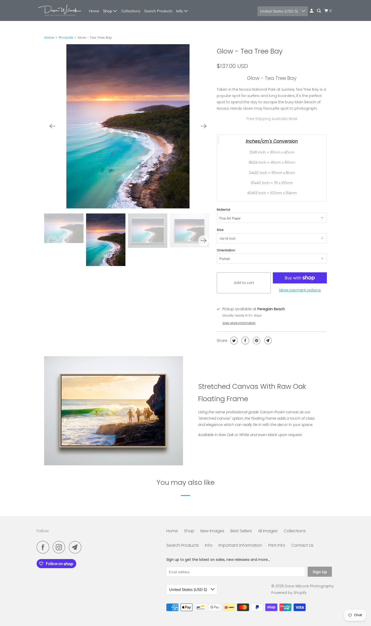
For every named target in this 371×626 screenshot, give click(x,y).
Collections (130, 11)
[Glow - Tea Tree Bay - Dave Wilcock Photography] (128, 126)
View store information (239, 323)
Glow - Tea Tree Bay (250, 51)
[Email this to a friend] (267, 340)
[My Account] (312, 10)
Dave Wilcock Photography (309, 586)
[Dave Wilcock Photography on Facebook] (44, 547)
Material (223, 209)
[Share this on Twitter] (233, 340)
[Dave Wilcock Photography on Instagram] (60, 547)
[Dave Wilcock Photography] (59, 10)
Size (220, 229)
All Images (268, 531)
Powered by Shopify (289, 592)
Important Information (240, 545)
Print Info (276, 545)
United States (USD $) (279, 11)
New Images (212, 531)
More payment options (300, 290)
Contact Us (302, 545)
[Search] (319, 10)
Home (94, 11)
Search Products (158, 11)
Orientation (226, 250)
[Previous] (52, 126)
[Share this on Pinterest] (256, 340)
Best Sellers (241, 531)
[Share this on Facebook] (244, 340)
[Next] (203, 126)
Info (180, 11)
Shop (108, 11)
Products (66, 37)
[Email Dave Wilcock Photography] (76, 547)
